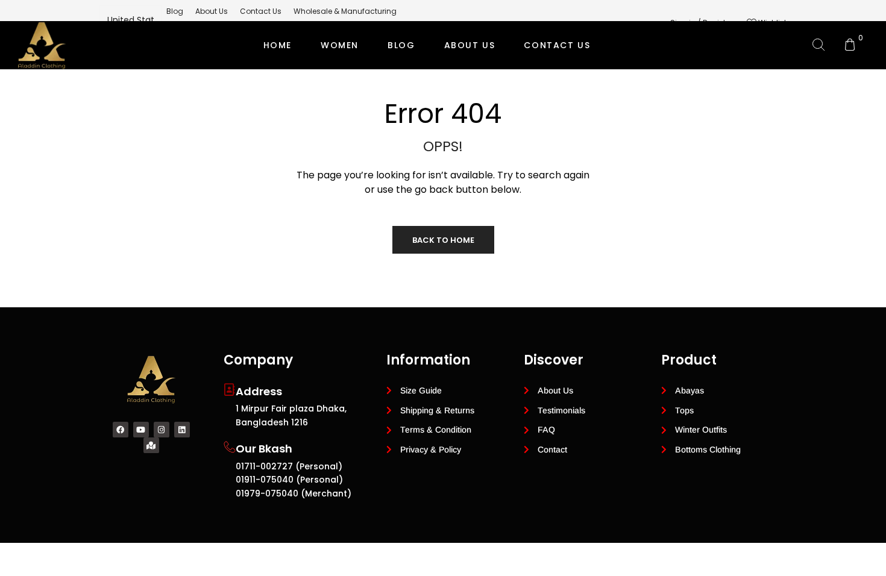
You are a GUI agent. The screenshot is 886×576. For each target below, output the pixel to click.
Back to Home (443, 240)
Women (340, 45)
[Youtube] (141, 429)
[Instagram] (161, 429)
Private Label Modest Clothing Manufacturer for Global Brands (441, 93)
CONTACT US (557, 45)
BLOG (401, 45)
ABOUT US (469, 45)
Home (277, 45)
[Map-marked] (151, 445)
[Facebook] (120, 429)
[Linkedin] (182, 429)
